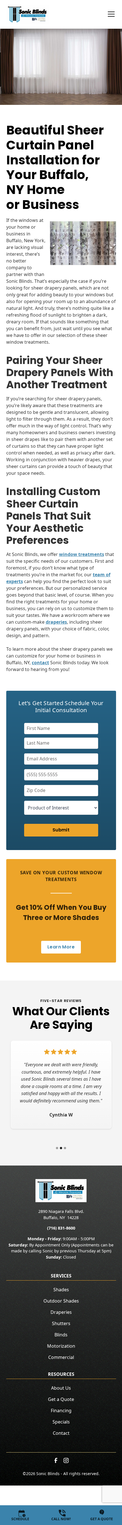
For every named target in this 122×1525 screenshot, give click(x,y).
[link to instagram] (66, 1460)
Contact (61, 1433)
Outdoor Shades (61, 1301)
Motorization (61, 1346)
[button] (108, 14)
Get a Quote (61, 1399)
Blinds (61, 1335)
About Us (61, 1388)
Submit (61, 830)
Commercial (61, 1357)
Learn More (61, 947)
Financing (61, 1410)
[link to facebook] (55, 1460)
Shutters (61, 1323)
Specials (61, 1422)
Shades (61, 1289)
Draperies (61, 1312)
